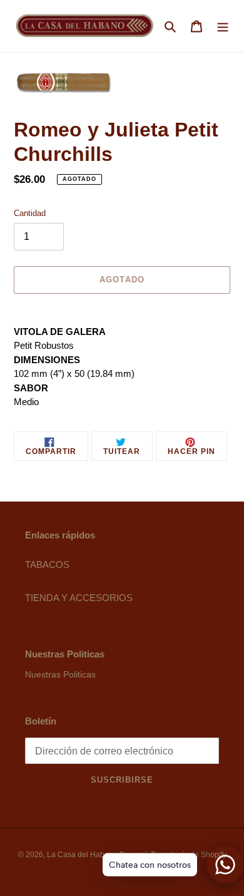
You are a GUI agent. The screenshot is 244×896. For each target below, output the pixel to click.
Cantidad (30, 213)
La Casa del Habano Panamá (97, 854)
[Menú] (223, 26)
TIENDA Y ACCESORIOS (79, 597)
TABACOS (47, 564)
